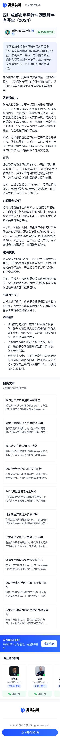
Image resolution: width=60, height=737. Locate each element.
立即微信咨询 (32, 732)
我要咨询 (49, 643)
